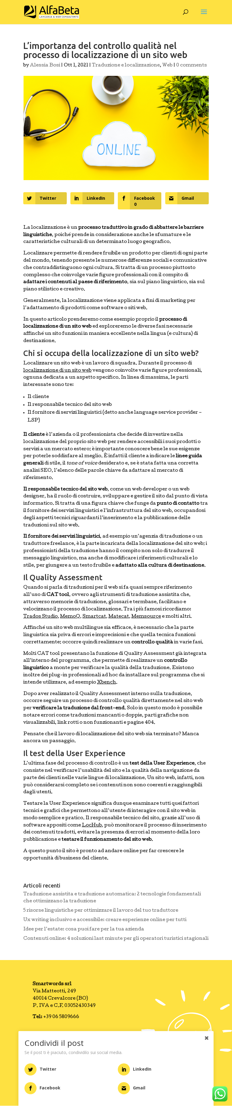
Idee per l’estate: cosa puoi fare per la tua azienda (83, 929)
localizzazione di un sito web (57, 370)
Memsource (146, 616)
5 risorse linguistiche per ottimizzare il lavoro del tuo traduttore (100, 910)
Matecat (118, 616)
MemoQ (70, 616)
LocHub (92, 825)
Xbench (106, 682)
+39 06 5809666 (56, 1017)
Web (167, 65)
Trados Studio (40, 616)
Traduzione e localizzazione (126, 65)
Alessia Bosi (45, 65)
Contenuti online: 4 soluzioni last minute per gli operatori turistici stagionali (115, 938)
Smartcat (94, 616)
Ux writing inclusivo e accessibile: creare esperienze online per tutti (104, 920)
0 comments (191, 65)
